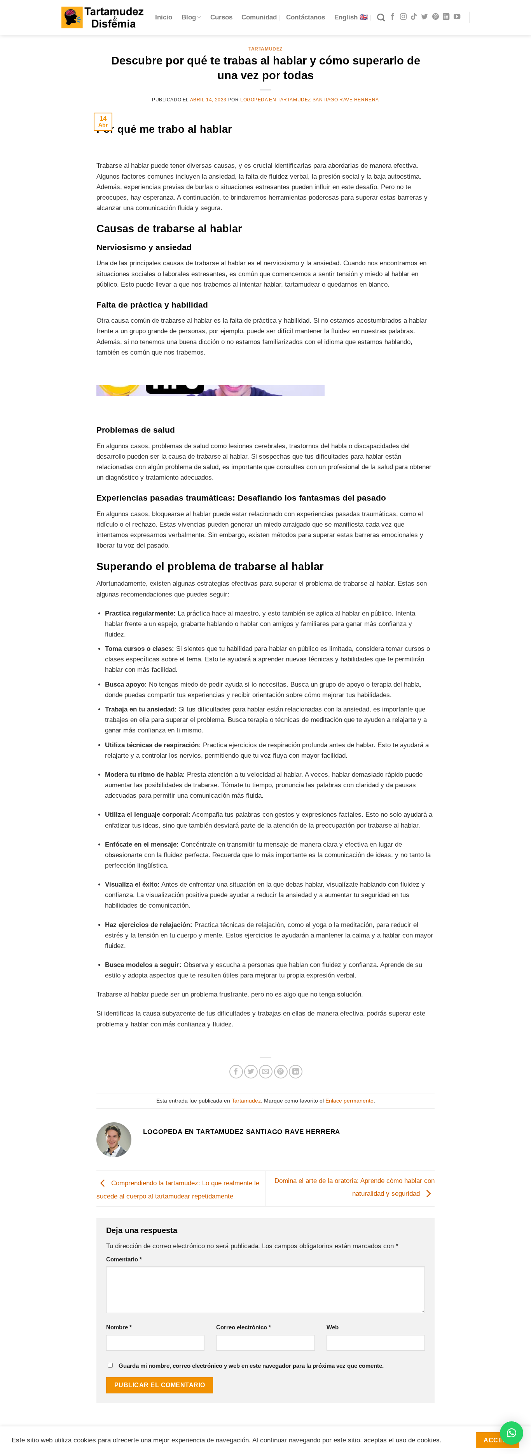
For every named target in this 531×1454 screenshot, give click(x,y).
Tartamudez (265, 49)
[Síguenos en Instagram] (403, 17)
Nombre (119, 1327)
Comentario (124, 1259)
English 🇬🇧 (351, 17)
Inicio (163, 17)
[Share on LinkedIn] (295, 1071)
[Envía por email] (265, 1071)
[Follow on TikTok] (413, 17)
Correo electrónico (243, 1327)
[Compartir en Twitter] (251, 1071)
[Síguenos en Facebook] (392, 17)
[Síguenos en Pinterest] (435, 17)
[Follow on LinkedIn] (446, 17)
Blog (189, 17)
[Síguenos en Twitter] (424, 17)
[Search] (381, 17)
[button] (511, 1433)
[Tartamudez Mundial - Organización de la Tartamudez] (102, 17)
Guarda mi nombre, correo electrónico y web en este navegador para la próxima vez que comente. (251, 1365)
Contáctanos (305, 17)
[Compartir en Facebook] (236, 1071)
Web (333, 1327)
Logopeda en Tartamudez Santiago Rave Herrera (309, 100)
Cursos (221, 17)
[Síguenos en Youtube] (457, 17)
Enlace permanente (349, 1101)
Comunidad (259, 17)
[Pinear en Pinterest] (281, 1071)
